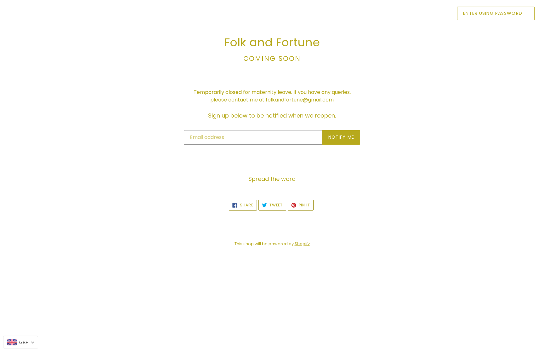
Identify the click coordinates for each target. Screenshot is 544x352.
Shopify (302, 243)
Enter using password (496, 13)
